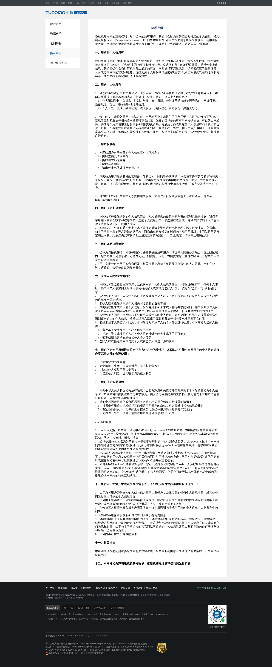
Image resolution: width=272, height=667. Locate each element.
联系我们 (62, 587)
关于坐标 (115, 3)
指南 (106, 3)
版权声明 (56, 24)
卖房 (100, 3)
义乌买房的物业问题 (108, 618)
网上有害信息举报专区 (92, 652)
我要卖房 (94, 618)
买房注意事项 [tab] (52, 607)
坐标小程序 (127, 3)
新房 (70, 3)
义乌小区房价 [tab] (100, 607)
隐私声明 (56, 53)
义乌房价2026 (51, 618)
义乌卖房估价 (51, 614)
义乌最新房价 (105, 614)
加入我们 (75, 587)
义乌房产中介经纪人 (68, 618)
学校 (84, 3)
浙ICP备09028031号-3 (92, 643)
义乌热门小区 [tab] (83, 607)
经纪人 (92, 3)
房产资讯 (123, 618)
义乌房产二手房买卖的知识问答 (126, 614)
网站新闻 (125, 587)
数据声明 (56, 33)
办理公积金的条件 (136, 618)
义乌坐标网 (78, 598)
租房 (63, 3)
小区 (77, 3)
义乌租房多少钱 (162, 614)
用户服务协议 (58, 63)
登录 (225, 3)
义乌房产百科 (147, 614)
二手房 (55, 3)
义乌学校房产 (78, 614)
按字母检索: (50, 635)
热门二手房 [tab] (68, 607)
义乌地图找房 (64, 614)
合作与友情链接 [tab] (117, 607)
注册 (218, 3)
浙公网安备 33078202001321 (64, 652)
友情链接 (138, 587)
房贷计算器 (83, 618)
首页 (47, 3)
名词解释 (56, 43)
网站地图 (87, 587)
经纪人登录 (151, 587)
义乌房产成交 (91, 614)
